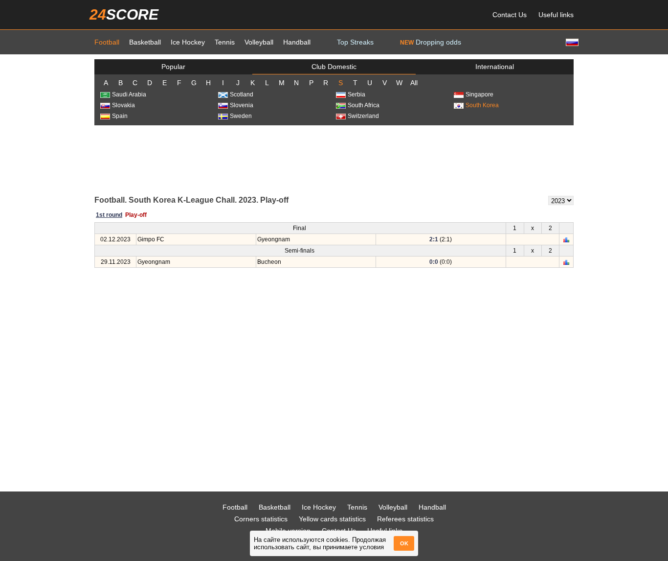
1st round (109, 214)
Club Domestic (334, 66)
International (494, 66)
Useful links (556, 15)
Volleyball (259, 42)
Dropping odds (430, 42)
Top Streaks (355, 42)
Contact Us (509, 15)
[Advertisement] (334, 159)
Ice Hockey (188, 42)
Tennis (225, 42)
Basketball (145, 42)
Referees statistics (405, 519)
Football (106, 42)
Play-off (136, 214)
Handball (297, 42)
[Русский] (571, 42)
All (414, 83)
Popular (173, 66)
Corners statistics (261, 519)
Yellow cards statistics (332, 519)
